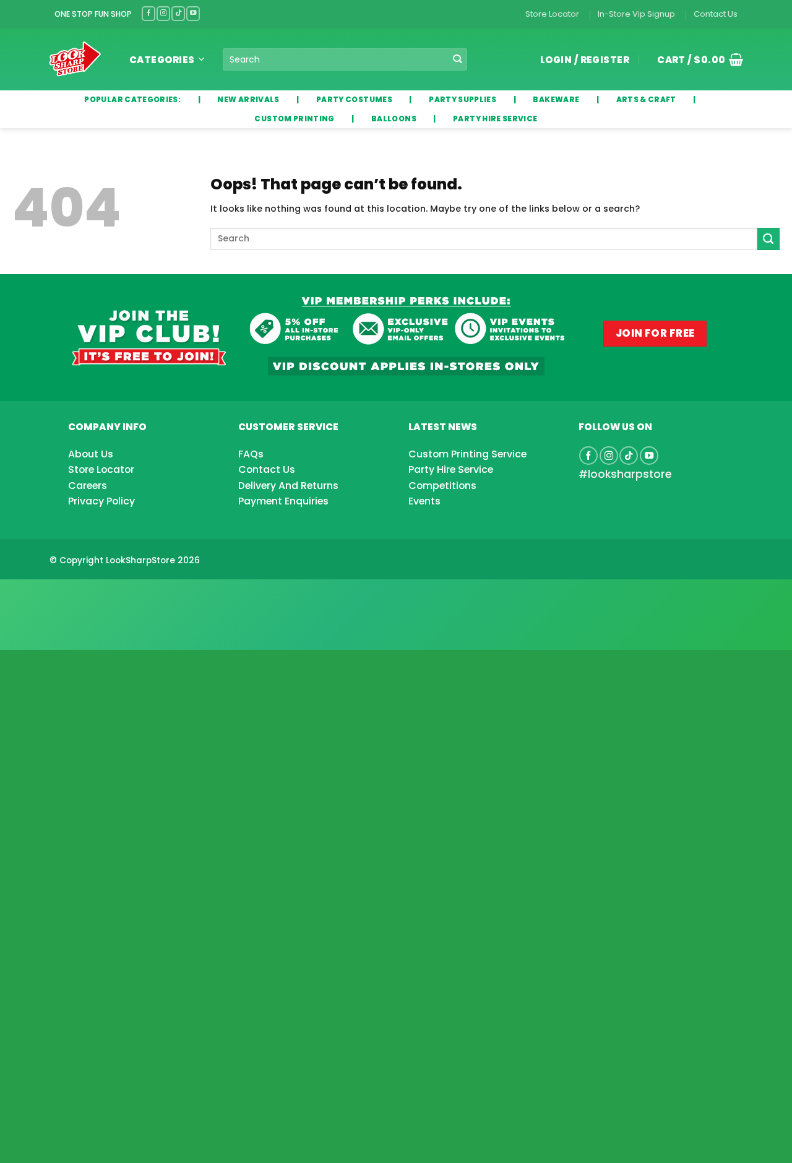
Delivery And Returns (288, 485)
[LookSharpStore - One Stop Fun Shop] (75, 59)
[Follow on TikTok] (178, 13)
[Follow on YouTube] (193, 13)
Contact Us (716, 14)
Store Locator (552, 14)
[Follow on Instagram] (163, 13)
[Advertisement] (99, 594)
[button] (695, 59)
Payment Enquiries (283, 501)
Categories (162, 59)
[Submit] (457, 59)
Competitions (442, 485)
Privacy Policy (101, 501)
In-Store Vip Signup (636, 14)
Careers (87, 485)
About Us (90, 454)
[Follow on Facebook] (148, 13)
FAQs (251, 454)
